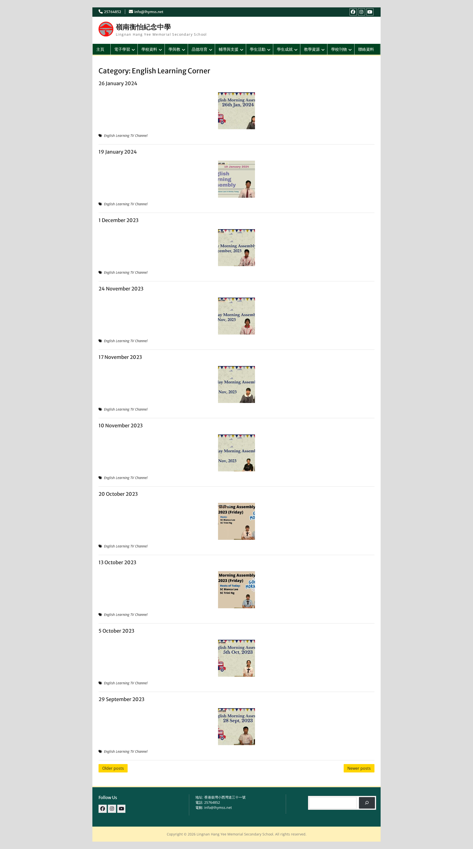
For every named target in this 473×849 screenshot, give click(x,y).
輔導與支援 (228, 49)
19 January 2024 (118, 152)
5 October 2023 (116, 631)
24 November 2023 (121, 289)
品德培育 (199, 49)
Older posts (113, 768)
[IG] (361, 12)
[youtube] (369, 12)
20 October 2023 (118, 494)
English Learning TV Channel (126, 135)
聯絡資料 (366, 49)
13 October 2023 (117, 562)
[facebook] (353, 12)
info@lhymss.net (148, 12)
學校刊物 (339, 49)
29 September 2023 (121, 699)
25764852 (112, 12)
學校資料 (149, 49)
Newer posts (359, 768)
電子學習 (122, 49)
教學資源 (312, 49)
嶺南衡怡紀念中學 (143, 26)
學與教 (174, 49)
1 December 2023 (118, 220)
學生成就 (285, 49)
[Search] (367, 803)
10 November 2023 (121, 425)
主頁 (100, 49)
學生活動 (258, 49)
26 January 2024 (118, 83)
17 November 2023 (120, 357)
